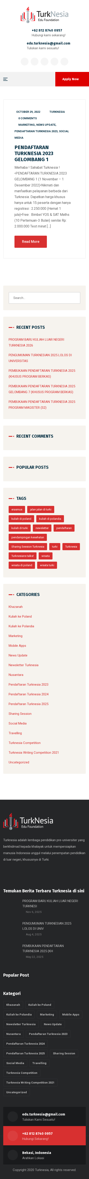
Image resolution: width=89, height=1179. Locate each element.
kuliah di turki (19, 528)
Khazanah (16, 607)
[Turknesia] (44, 14)
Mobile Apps (17, 646)
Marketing (26, 124)
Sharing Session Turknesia (27, 546)
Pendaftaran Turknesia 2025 (28, 704)
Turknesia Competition (25, 743)
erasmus (16, 509)
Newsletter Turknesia (23, 665)
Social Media (18, 723)
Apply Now (70, 79)
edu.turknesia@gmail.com (48, 43)
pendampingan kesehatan (27, 537)
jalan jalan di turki (40, 509)
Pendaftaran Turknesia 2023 (35, 131)
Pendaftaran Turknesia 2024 (28, 694)
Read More (30, 242)
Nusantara (16, 675)
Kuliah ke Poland (20, 616)
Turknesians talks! (22, 556)
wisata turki (47, 565)
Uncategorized (19, 762)
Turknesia (57, 111)
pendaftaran (64, 528)
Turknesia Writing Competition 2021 (34, 753)
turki (54, 546)
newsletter (42, 528)
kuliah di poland (21, 518)
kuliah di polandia (50, 518)
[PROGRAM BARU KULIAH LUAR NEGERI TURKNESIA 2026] (11, 906)
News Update (46, 124)
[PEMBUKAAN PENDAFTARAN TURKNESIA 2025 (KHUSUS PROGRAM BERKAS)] (11, 951)
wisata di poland (21, 565)
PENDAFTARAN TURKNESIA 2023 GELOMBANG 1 (33, 153)
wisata (45, 556)
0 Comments (27, 118)
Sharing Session (20, 714)
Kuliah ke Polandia (21, 626)
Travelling (15, 733)
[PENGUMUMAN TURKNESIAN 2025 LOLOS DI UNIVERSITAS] (11, 929)
